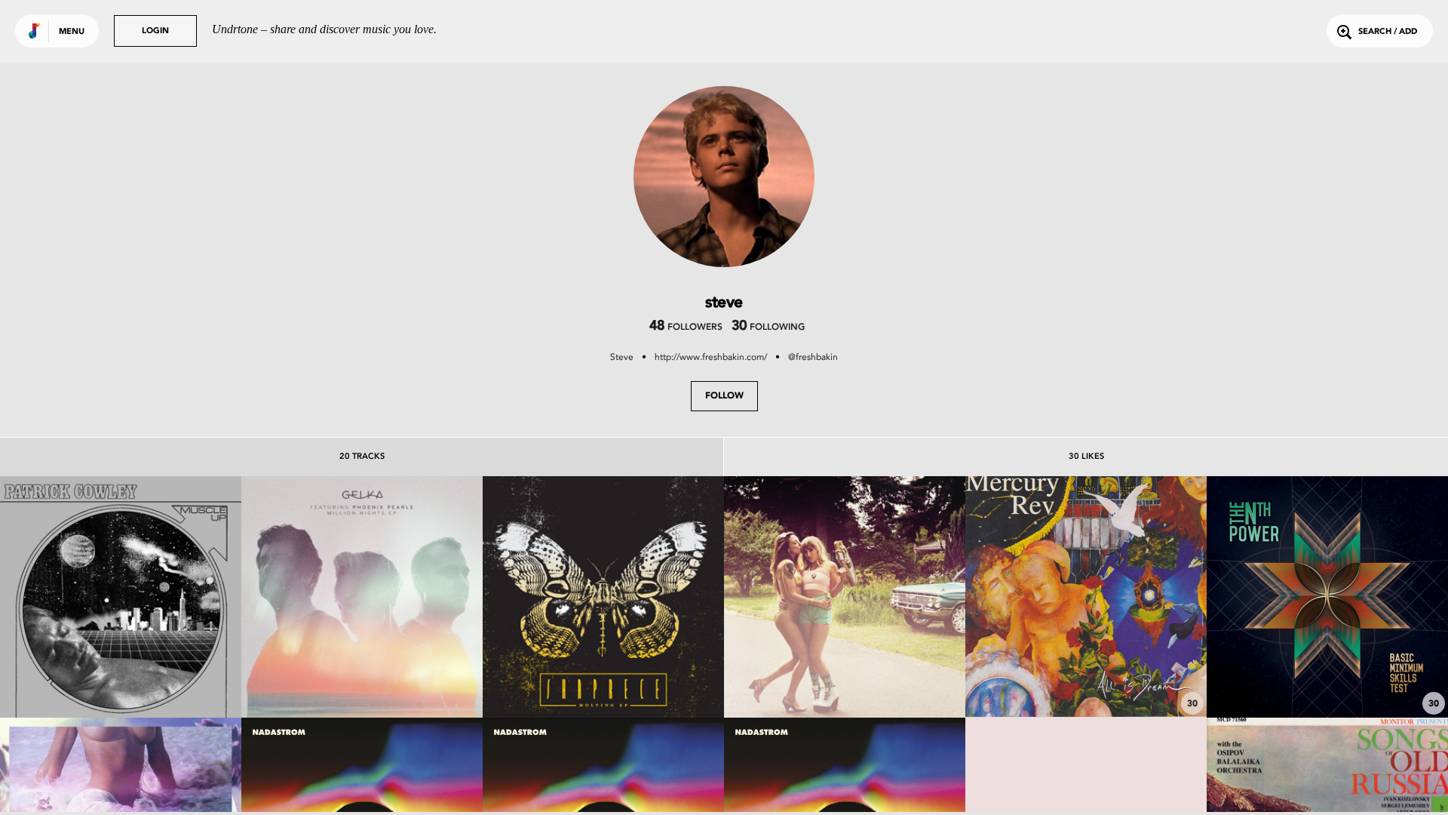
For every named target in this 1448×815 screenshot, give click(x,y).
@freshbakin (813, 357)
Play (121, 597)
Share (171, 597)
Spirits (1328, 676)
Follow (724, 396)
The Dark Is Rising (1086, 676)
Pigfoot (120, 676)
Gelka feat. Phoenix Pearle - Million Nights (362, 668)
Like (70, 597)
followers (685, 327)
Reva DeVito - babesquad (845, 676)
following (768, 327)
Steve (622, 357)
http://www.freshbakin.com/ (711, 357)
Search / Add (1387, 32)
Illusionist (603, 676)
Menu (71, 32)
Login (155, 31)
